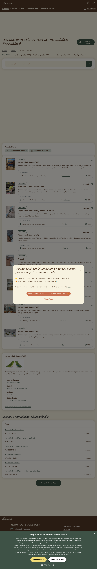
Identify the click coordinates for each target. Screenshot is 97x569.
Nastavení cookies (40, 555)
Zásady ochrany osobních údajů (58, 555)
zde (69, 287)
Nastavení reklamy (54, 552)
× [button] (94, 534)
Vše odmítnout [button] (57, 559)
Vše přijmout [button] (38, 559)
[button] (48, 565)
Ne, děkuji (48, 299)
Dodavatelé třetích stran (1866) (50, 545)
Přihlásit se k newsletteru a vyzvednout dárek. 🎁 (48, 293)
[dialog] (48, 550)
